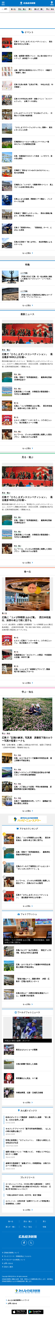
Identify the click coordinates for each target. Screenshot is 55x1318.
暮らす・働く (39, 9)
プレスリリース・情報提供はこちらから (17, 1256)
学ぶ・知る (50, 9)
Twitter (31, 1242)
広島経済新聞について (11, 1253)
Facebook (24, 1242)
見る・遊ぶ (22, 9)
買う (30, 9)
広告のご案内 (8, 1267)
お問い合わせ (8, 1263)
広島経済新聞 (27, 3)
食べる (13, 9)
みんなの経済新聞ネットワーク (27, 1291)
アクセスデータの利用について (14, 1260)
